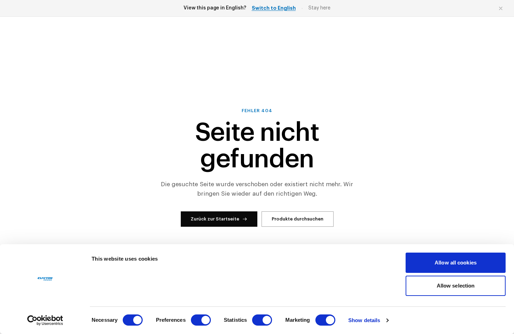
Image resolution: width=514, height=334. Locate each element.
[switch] (201, 320)
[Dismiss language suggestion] (501, 8)
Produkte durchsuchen (297, 219)
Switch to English (274, 8)
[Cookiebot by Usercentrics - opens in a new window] (45, 320)
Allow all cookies (456, 263)
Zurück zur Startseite (215, 219)
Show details (364, 320)
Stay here (319, 8)
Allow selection (456, 286)
